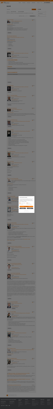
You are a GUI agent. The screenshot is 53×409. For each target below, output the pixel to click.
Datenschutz (28, 211)
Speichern (30, 208)
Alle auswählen (26, 206)
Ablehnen (22, 208)
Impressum (25, 211)
